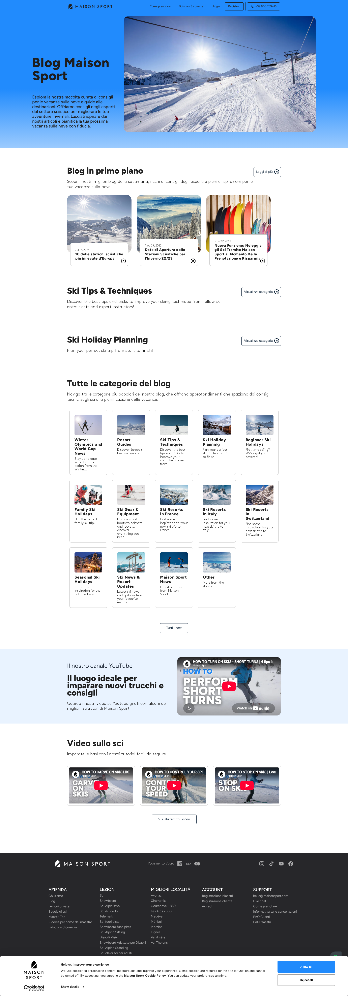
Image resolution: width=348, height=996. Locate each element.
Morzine (157, 927)
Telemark (106, 916)
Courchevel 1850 (163, 906)
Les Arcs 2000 (161, 911)
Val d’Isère (158, 937)
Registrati (234, 6)
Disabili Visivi (109, 937)
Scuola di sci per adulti (116, 953)
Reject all (306, 980)
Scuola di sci (58, 911)
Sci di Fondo (109, 911)
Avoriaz (156, 895)
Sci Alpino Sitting (112, 932)
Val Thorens (159, 942)
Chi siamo (56, 896)
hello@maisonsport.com (270, 896)
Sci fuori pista (109, 922)
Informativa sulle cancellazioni (275, 911)
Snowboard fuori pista (115, 927)
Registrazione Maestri (217, 896)
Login (216, 6)
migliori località (170, 889)
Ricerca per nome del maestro (70, 922)
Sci (102, 895)
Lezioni (108, 889)
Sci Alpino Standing (114, 948)
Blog (52, 901)
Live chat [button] (259, 901)
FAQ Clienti (261, 917)
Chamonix (158, 901)
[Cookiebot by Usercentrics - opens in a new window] (34, 988)
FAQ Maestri (262, 922)
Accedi (207, 906)
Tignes (155, 932)
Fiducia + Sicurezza (191, 6)
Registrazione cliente (217, 901)
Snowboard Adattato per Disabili (123, 942)
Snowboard (108, 901)
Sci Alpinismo (110, 906)
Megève (157, 916)
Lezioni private (59, 906)
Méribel (156, 922)
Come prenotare (160, 6)
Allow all (306, 966)
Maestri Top (57, 917)
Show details (70, 986)
